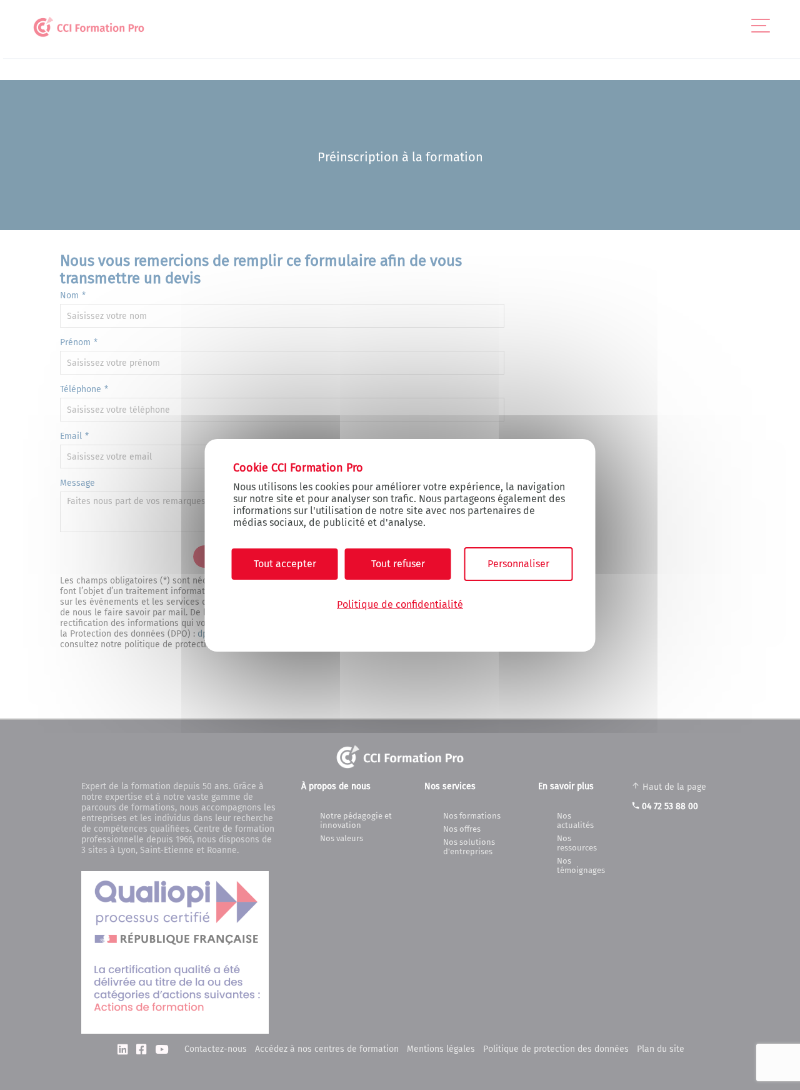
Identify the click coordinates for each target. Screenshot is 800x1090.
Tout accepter (285, 564)
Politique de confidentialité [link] (400, 604)
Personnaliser (518, 564)
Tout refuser (398, 564)
